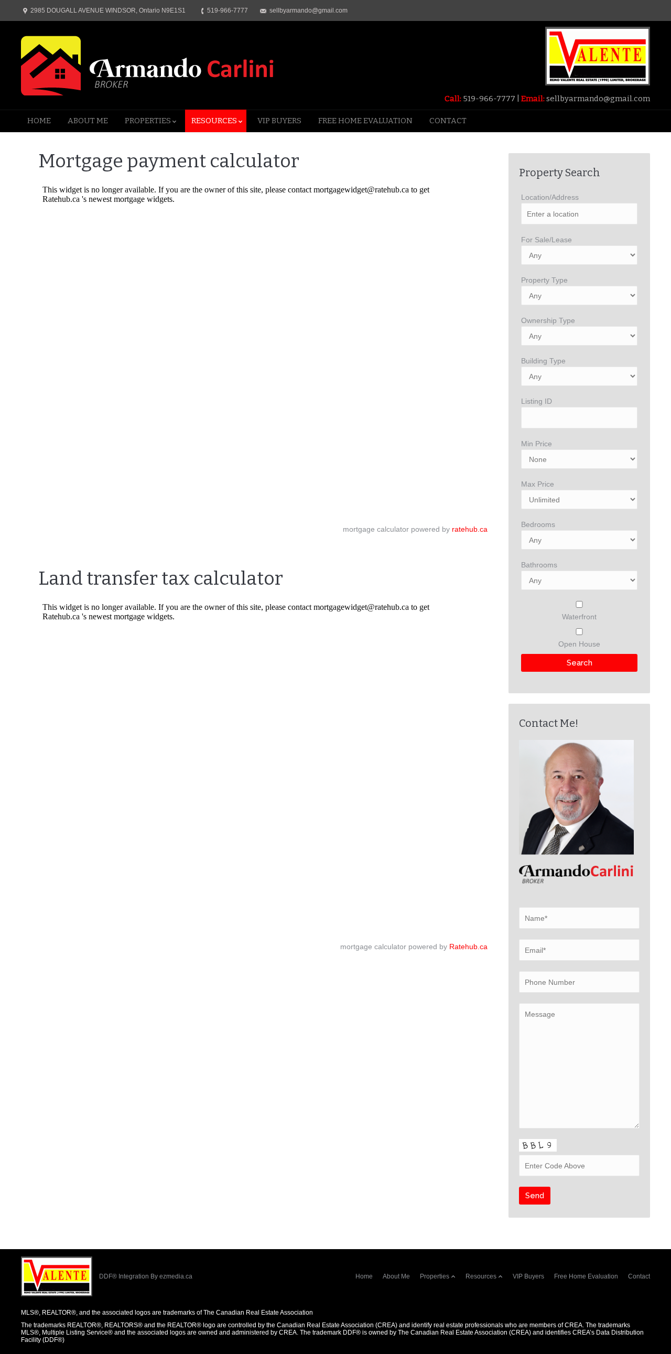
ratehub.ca (470, 529)
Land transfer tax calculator (160, 578)
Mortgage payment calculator (168, 161)
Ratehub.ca (468, 946)
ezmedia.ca (175, 1276)
